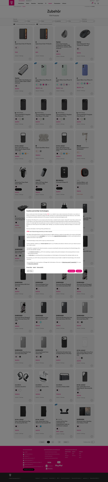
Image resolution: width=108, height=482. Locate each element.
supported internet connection (60, 236)
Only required (71, 271)
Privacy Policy (29, 267)
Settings (30, 271)
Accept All (79, 271)
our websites (42, 236)
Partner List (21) (40, 267)
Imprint (34, 267)
